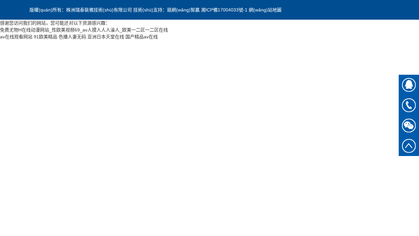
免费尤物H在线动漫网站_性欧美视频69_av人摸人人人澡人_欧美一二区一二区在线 (84, 29)
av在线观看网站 (16, 36)
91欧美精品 (45, 36)
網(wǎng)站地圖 (265, 9)
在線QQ (409, 85)
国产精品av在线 (141, 36)
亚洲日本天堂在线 (105, 36)
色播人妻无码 (72, 36)
